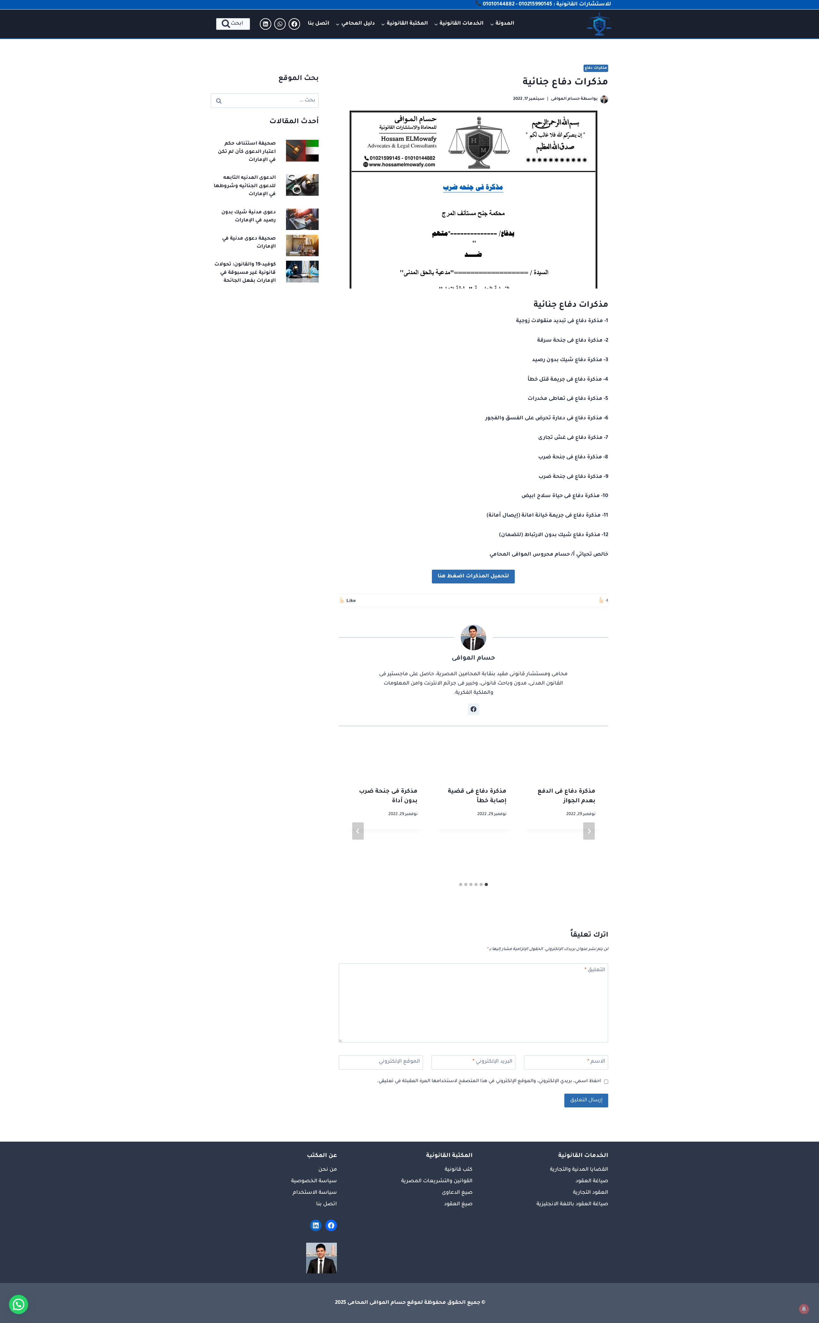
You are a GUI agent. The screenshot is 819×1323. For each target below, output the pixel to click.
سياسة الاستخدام (315, 1193)
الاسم (596, 1062)
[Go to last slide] (589, 831)
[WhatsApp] (280, 24)
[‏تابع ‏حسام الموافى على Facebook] (473, 709)
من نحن (327, 1170)
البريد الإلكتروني (493, 1062)
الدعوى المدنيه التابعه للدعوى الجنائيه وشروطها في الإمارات (245, 186)
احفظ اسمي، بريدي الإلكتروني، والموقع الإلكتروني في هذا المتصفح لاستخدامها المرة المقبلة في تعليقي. (489, 1081)
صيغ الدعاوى (457, 1193)
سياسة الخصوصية (314, 1181)
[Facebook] (294, 24)
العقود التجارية (590, 1193)
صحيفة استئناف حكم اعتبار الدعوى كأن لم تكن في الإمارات (247, 152)
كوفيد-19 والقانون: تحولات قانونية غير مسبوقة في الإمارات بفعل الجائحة (245, 273)
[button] (18, 1304)
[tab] (486, 884)
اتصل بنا (319, 24)
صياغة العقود (592, 1181)
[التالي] (358, 831)
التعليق (594, 970)
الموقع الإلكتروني (399, 1062)
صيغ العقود (458, 1204)
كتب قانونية (459, 1170)
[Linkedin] (265, 24)
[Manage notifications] (804, 1309)
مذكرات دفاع (596, 68)
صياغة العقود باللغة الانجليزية (572, 1204)
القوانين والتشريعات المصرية (437, 1181)
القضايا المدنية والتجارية (579, 1170)
